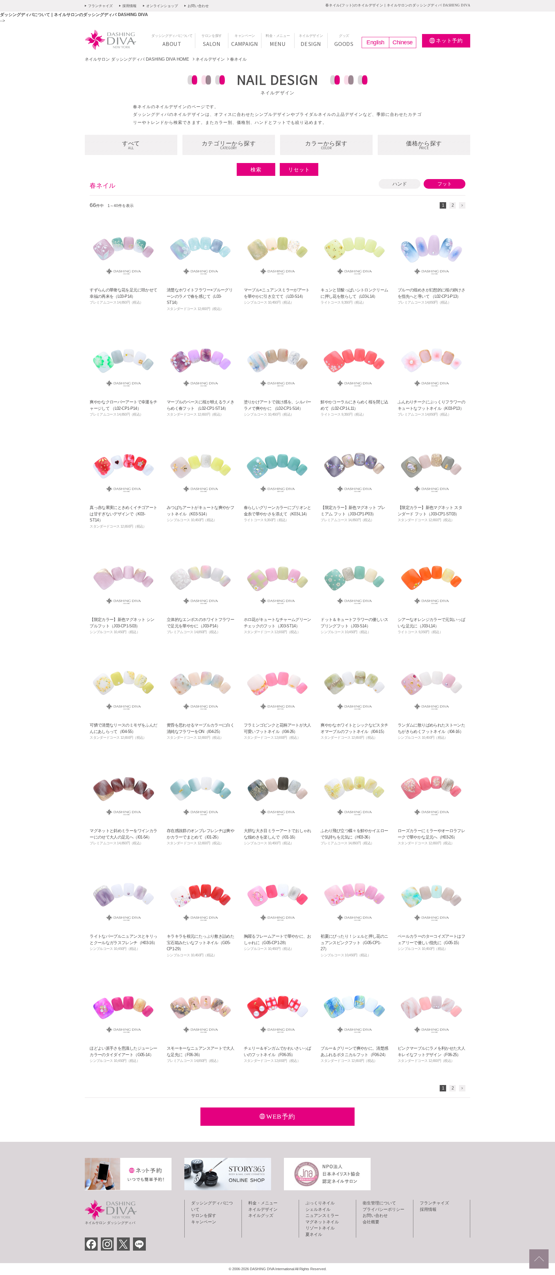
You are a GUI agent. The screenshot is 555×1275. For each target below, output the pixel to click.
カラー (326, 145)
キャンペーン (203, 1221)
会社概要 (371, 1221)
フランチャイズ (100, 6)
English (375, 42)
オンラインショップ (162, 6)
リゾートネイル (320, 1228)
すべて (131, 145)
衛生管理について (379, 1203)
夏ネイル (313, 1234)
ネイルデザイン (210, 59)
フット (444, 183)
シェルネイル (317, 1209)
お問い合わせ (198, 6)
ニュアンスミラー (322, 1215)
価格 (424, 145)
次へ (462, 205)
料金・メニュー (263, 1203)
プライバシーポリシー (383, 1209)
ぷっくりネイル (320, 1203)
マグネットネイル (322, 1221)
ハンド (399, 183)
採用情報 (129, 6)
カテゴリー (229, 145)
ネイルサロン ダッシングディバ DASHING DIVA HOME (137, 59)
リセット (299, 169)
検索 (256, 169)
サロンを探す (203, 1215)
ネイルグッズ (260, 1215)
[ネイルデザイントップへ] (539, 1259)
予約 (449, 40)
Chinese (402, 42)
